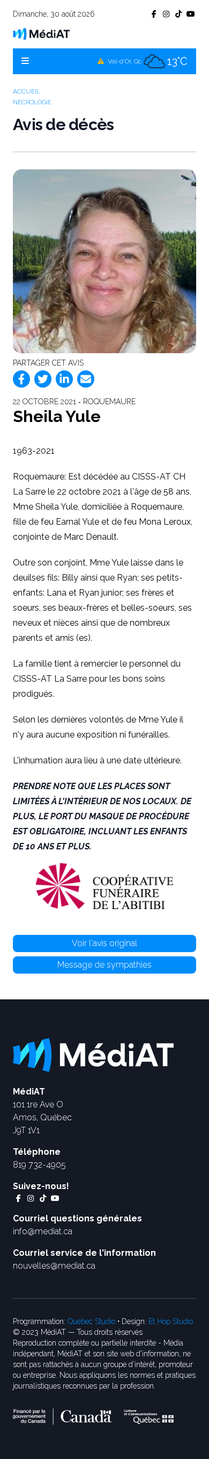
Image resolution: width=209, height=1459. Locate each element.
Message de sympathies (104, 965)
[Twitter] (42, 379)
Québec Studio (91, 1321)
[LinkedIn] (64, 379)
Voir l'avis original (104, 943)
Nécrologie (32, 102)
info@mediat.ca (42, 1231)
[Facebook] (21, 379)
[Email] (85, 379)
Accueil (26, 91)
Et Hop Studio (170, 1321)
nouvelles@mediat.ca (54, 1266)
